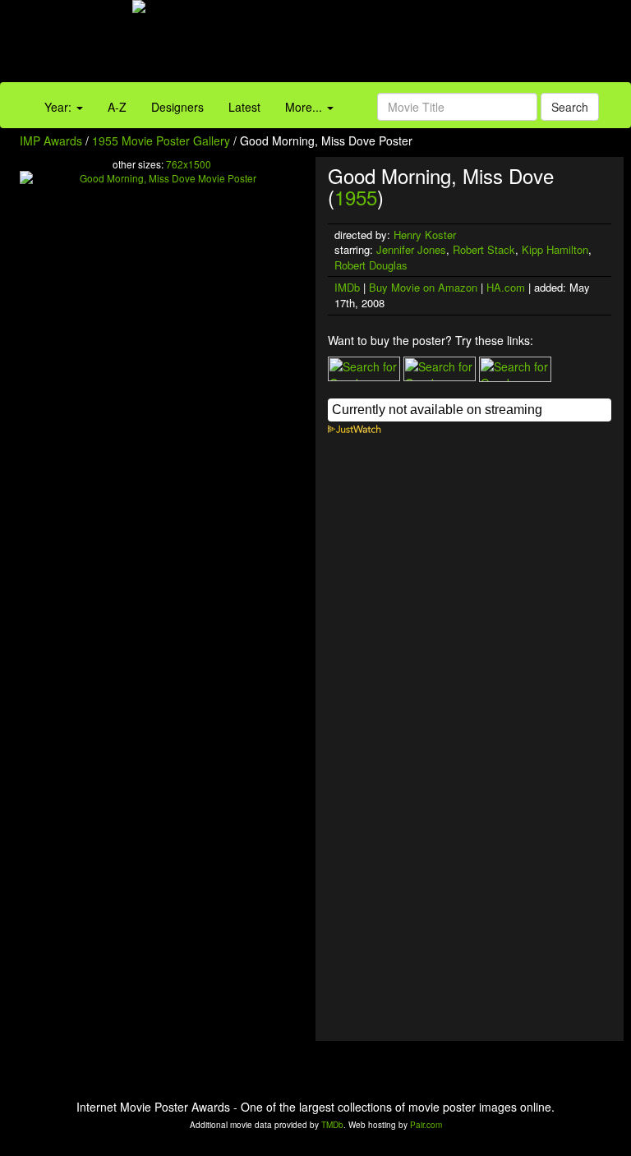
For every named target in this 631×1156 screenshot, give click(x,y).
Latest (244, 107)
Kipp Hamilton (555, 249)
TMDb (332, 1125)
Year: (59, 107)
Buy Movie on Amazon (423, 287)
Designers (177, 107)
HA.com (505, 287)
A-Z (117, 107)
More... (305, 107)
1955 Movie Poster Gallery (161, 140)
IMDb (347, 287)
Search (569, 107)
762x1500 (188, 164)
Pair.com (426, 1125)
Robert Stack (484, 249)
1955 (355, 196)
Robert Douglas (371, 265)
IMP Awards (51, 140)
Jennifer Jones (411, 249)
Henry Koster (425, 234)
